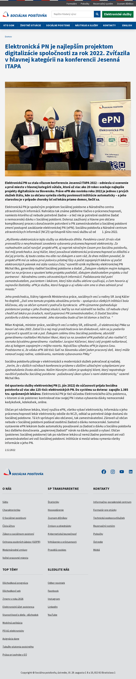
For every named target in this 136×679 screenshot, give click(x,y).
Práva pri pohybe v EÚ (14, 654)
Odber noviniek (56, 582)
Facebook (53, 590)
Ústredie (98, 541)
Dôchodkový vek (11, 590)
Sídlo (5, 502)
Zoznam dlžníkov (125, 3)
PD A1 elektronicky (13, 630)
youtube (122, 472)
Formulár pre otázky (104, 510)
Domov (8, 36)
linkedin (131, 472)
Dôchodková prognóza (15, 582)
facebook (104, 472)
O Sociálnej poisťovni (14, 518)
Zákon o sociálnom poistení (18, 533)
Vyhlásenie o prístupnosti (62, 541)
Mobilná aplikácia (12, 622)
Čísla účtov (8, 525)
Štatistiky (53, 502)
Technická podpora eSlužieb (109, 518)
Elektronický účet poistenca (18, 606)
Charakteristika (11, 510)
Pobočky (85, 3)
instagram (113, 472)
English (127, 25)
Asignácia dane (10, 638)
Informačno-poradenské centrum (112, 502)
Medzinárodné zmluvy (14, 549)
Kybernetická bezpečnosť (62, 533)
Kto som (8, 25)
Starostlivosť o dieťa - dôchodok (20, 614)
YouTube (52, 614)
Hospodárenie (56, 510)
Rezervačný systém (103, 3)
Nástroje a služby (86, 25)
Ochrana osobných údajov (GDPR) (21, 541)
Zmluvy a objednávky (59, 525)
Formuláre (72, 3)
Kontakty (109, 25)
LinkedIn (53, 606)
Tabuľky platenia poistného (18, 646)
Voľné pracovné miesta (15, 557)
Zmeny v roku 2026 (12, 598)
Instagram (54, 598)
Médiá (96, 549)
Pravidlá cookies (57, 549)
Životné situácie (30, 25)
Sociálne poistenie (58, 25)
